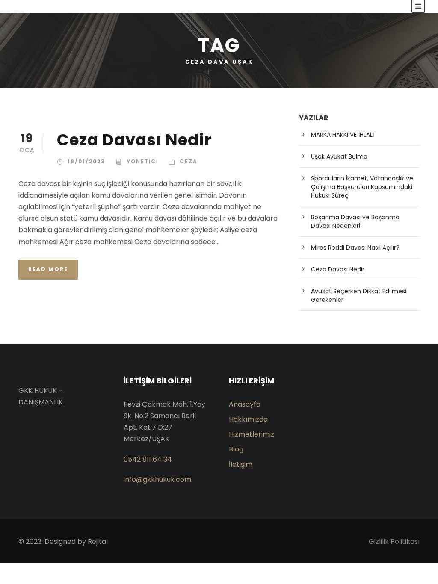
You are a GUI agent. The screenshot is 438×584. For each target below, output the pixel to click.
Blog (236, 449)
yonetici (142, 161)
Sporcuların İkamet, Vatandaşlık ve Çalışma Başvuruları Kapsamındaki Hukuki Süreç (362, 187)
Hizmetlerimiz (251, 434)
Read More (48, 269)
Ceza (189, 161)
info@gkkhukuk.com (157, 479)
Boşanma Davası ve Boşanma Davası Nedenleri (355, 221)
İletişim (240, 464)
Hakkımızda (248, 419)
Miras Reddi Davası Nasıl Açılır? (355, 247)
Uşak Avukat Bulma (339, 156)
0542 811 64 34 (148, 459)
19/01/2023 (86, 161)
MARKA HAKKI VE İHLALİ (342, 134)
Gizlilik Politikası (394, 541)
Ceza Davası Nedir (134, 140)
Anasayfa (244, 404)
